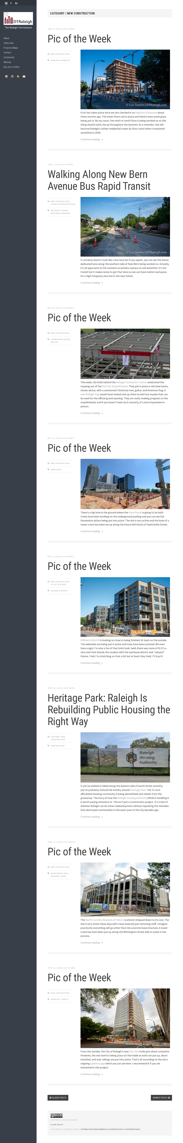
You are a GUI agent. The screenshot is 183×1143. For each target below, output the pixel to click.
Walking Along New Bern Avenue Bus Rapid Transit (99, 180)
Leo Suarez (69, 29)
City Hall (134, 1051)
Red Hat (54, 342)
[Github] (12, 76)
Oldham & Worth (59, 590)
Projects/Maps (11, 47)
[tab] (6, 3)
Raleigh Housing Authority (132, 798)
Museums (55, 876)
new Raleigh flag (90, 394)
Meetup (7, 62)
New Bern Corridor (60, 213)
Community (9, 57)
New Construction (60, 54)
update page (97, 1063)
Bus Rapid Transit (59, 210)
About (6, 38)
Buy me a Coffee (11, 67)
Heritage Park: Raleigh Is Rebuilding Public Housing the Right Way (109, 710)
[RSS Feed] (18, 76)
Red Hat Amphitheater (115, 386)
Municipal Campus (59, 999)
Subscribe (9, 43)
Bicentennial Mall (59, 873)
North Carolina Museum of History (104, 919)
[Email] (24, 76)
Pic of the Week (79, 38)
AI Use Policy (57, 1124)
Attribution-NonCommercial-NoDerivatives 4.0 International (111, 1129)
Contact (7, 52)
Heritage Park (58, 746)
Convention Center (60, 339)
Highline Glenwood (60, 60)
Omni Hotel (56, 469)
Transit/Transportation (63, 204)
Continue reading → (92, 139)
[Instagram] (6, 76)
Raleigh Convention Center (131, 382)
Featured (55, 736)
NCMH (63, 876)
